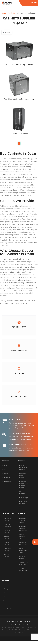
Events (6, 605)
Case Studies (8, 609)
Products (11, 13)
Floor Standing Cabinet (19, 133)
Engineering (8, 481)
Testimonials (8, 601)
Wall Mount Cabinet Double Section (19, 99)
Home (4, 13)
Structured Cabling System (23, 475)
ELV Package (23, 497)
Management (8, 589)
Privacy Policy (12, 621)
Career (6, 593)
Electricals (7, 477)
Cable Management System (23, 550)
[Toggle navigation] (35, 3)
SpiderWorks (19, 632)
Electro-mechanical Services (23, 467)
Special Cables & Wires (22, 536)
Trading (6, 465)
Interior (6, 473)
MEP (5, 469)
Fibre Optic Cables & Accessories (23, 528)
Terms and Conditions (24, 621)
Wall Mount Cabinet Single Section (19, 65)
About (6, 585)
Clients (6, 597)
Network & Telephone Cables (22, 520)
